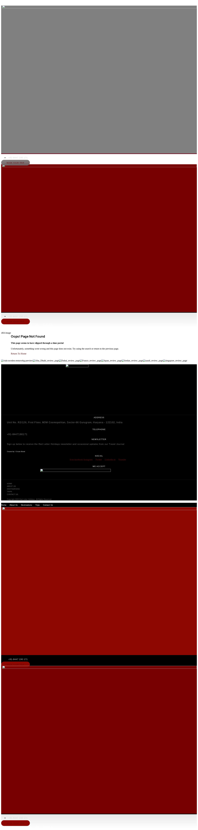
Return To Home (18, 353)
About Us (14, 3)
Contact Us (48, 3)
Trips (37, 3)
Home (3, 3)
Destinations (26, 3)
